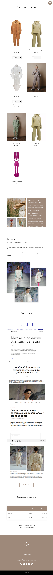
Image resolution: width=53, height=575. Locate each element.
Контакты (26, 556)
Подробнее (10, 258)
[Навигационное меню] (50, 2)
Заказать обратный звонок (26, 552)
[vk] (29, 564)
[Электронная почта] (24, 564)
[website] (32, 564)
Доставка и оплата (27, 554)
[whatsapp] (21, 564)
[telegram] (26, 564)
